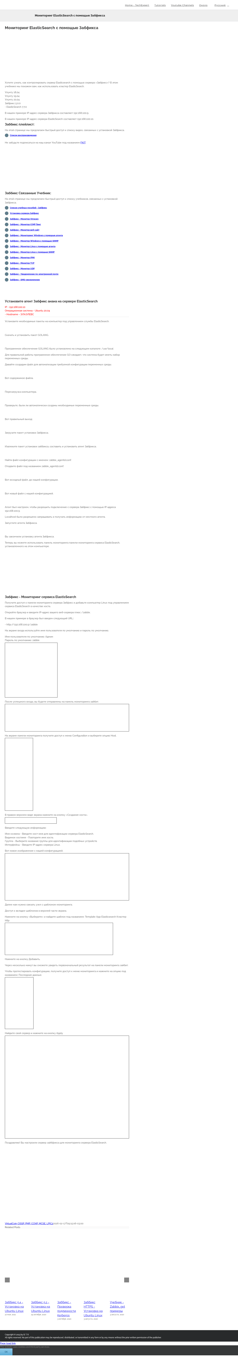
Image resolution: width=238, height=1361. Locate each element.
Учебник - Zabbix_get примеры (117, 1307)
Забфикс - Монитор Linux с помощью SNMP (32, 252)
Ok (6, 1351)
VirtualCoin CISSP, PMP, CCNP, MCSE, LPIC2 (29, 1223)
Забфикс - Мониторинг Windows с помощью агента (36, 235)
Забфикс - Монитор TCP (22, 263)
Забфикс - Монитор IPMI (22, 257)
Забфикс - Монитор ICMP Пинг (25, 224)
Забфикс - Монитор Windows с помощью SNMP (34, 241)
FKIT (82, 142)
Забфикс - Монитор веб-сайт (24, 230)
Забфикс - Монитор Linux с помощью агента (32, 246)
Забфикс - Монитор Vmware (24, 219)
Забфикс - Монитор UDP (22, 268)
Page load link (8, 1343)
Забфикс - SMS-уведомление (25, 279)
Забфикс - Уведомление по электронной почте (34, 274)
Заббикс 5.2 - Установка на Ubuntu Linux (40, 1307)
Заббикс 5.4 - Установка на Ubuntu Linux (14, 1307)
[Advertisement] (67, 55)
